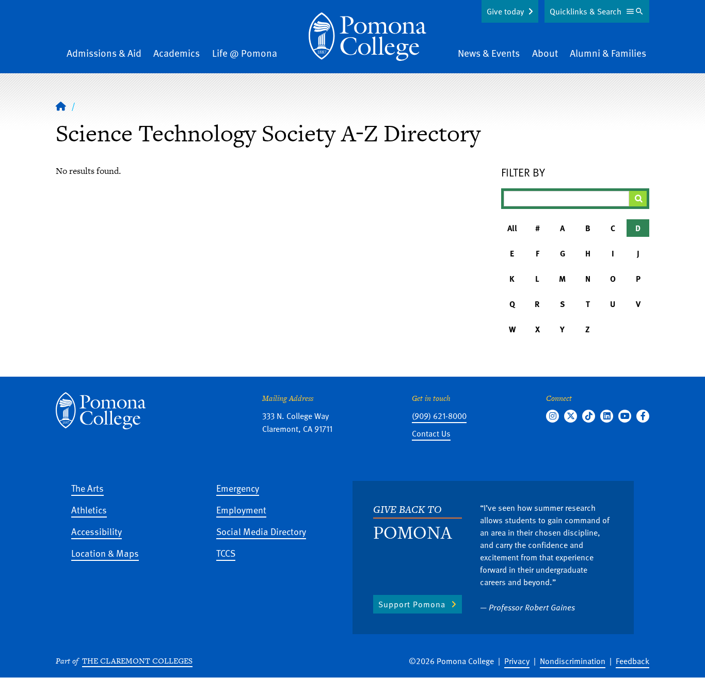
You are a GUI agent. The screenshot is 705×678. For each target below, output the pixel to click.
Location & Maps (105, 553)
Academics (176, 52)
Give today (505, 11)
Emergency (237, 488)
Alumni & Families (608, 52)
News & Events (489, 52)
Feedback (632, 661)
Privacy (517, 661)
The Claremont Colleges (137, 660)
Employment (241, 509)
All (512, 228)
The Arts (87, 488)
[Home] (367, 36)
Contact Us (431, 433)
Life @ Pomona (244, 52)
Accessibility (96, 531)
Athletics (89, 509)
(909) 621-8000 (439, 416)
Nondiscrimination (572, 661)
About (545, 52)
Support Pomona (411, 604)
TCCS (225, 553)
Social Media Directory (261, 531)
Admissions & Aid (104, 52)
